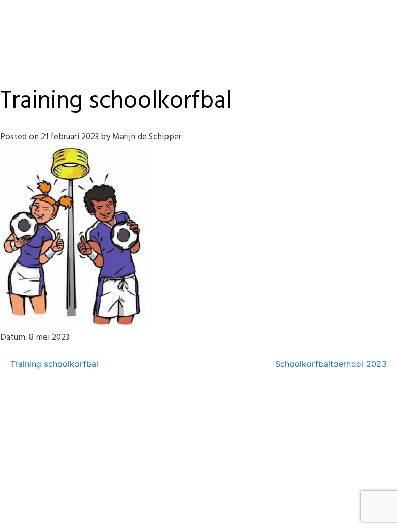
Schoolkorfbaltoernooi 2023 (331, 364)
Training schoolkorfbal (54, 364)
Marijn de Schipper (146, 137)
